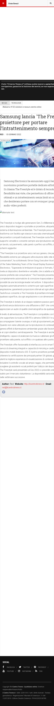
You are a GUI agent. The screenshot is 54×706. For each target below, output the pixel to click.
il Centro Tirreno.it (9, 693)
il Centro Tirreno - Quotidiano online (24, 687)
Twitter (26, 667)
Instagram (26, 671)
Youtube (10, 671)
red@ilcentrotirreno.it (11, 387)
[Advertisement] (27, 532)
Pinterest (42, 667)
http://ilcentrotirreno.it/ (34, 384)
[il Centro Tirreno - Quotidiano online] (13, 3)
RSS (40, 671)
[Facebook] (3, 391)
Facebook (11, 667)
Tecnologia (16, 103)
